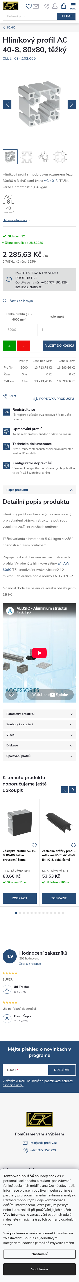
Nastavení (39, 1254)
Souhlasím (39, 1269)
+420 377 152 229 (43, 1150)
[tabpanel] (20, 852)
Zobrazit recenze (30, 964)
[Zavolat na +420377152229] (47, 6)
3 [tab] (24, 913)
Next (72, 789)
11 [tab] (55, 913)
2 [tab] (20, 913)
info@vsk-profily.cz (43, 1143)
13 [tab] (63, 913)
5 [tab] (32, 913)
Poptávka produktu (56, 399)
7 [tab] (39, 913)
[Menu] (73, 6)
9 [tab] (47, 913)
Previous (64, 789)
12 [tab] (59, 913)
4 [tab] (28, 913)
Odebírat (62, 1070)
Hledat (66, 16)
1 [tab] (16, 913)
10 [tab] (51, 913)
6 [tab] (35, 913)
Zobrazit (19, 898)
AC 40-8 (51, 180)
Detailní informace (15, 220)
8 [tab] (43, 913)
